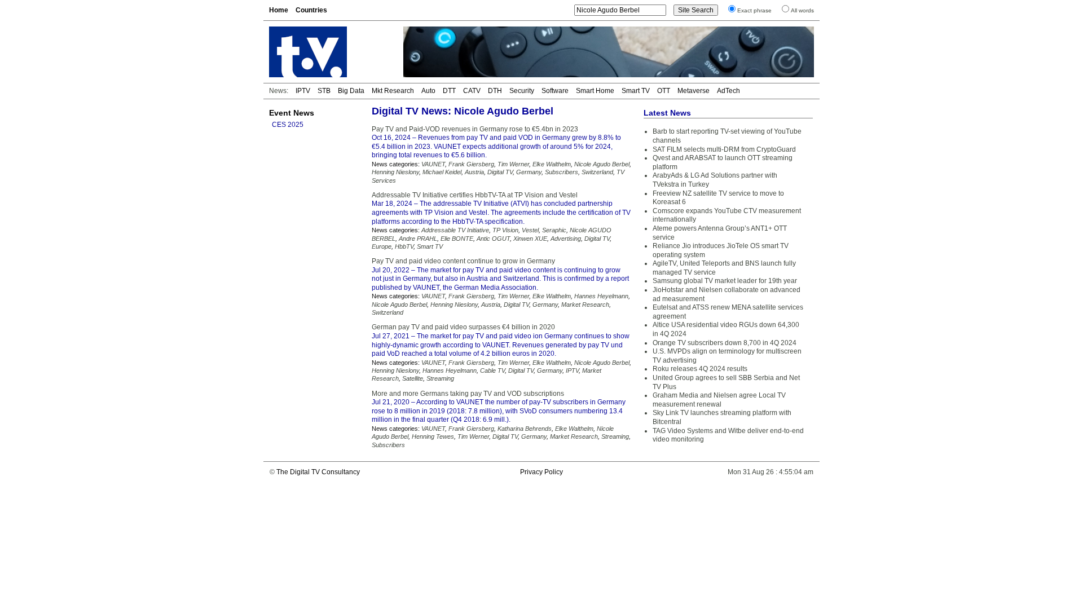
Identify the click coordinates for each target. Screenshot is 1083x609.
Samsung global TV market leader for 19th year (725, 281)
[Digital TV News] (329, 52)
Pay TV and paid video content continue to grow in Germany (463, 261)
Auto (428, 91)
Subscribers (561, 172)
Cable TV (492, 370)
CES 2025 (287, 125)
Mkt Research (393, 91)
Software (555, 91)
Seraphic (554, 230)
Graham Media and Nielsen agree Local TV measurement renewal (719, 399)
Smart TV (636, 91)
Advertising (566, 238)
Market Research (585, 304)
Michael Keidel (441, 172)
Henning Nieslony (395, 172)
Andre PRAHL (418, 238)
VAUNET (433, 164)
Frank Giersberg (471, 164)
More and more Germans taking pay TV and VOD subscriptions (468, 394)
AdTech (728, 91)
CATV (472, 91)
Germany (529, 172)
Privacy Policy (541, 472)
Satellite (412, 378)
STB (324, 91)
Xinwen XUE (530, 238)
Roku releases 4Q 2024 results (700, 369)
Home (278, 10)
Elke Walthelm (551, 164)
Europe (381, 246)
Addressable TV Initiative (455, 230)
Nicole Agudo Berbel (601, 164)
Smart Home (595, 91)
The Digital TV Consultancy (318, 472)
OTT (663, 91)
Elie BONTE (457, 238)
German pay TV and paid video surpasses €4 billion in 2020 (463, 327)
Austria (474, 172)
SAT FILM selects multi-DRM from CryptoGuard (724, 149)
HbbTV (404, 246)
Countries (311, 10)
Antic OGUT (493, 238)
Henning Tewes (433, 436)
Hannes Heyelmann (601, 296)
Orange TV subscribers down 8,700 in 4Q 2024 (724, 343)
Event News (291, 112)
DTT (449, 91)
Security (521, 91)
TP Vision (505, 230)
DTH (495, 91)
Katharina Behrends (525, 428)
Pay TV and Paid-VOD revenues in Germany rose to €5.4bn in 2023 (475, 129)
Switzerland (597, 172)
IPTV (303, 91)
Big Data (351, 91)
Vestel (530, 230)
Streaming (440, 378)
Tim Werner (513, 164)
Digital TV (500, 172)
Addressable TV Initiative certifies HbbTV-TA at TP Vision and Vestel (475, 195)
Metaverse (693, 91)
